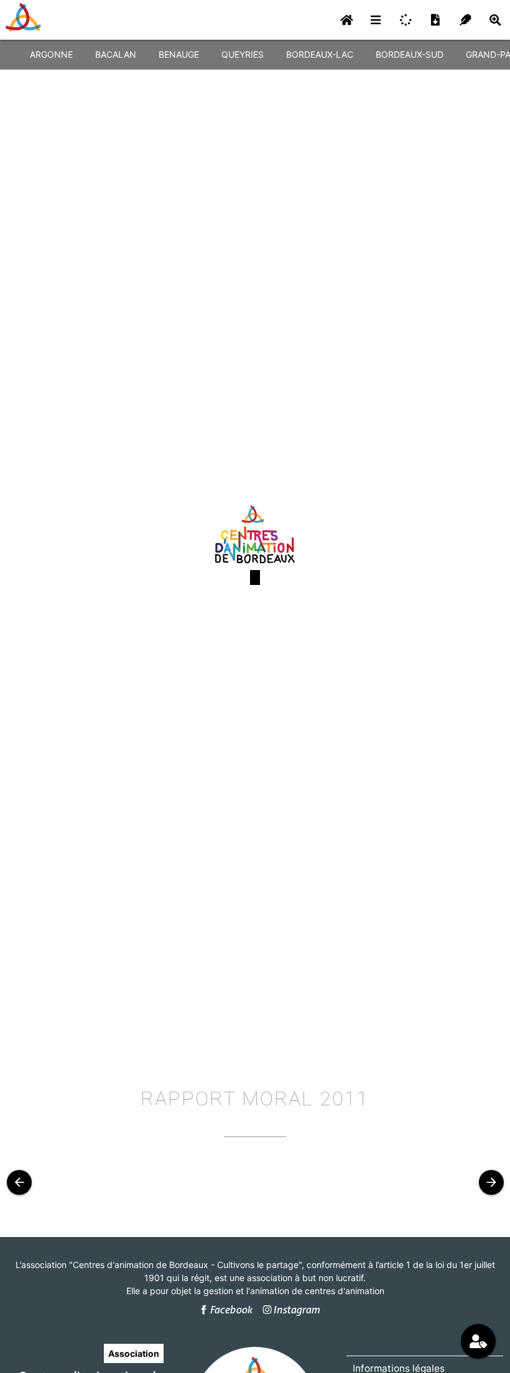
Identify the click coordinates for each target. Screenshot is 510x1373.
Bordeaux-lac (319, 54)
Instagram (296, 1309)
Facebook (231, 1309)
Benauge (179, 54)
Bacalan (115, 54)
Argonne (51, 54)
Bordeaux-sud (409, 54)
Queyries (242, 54)
